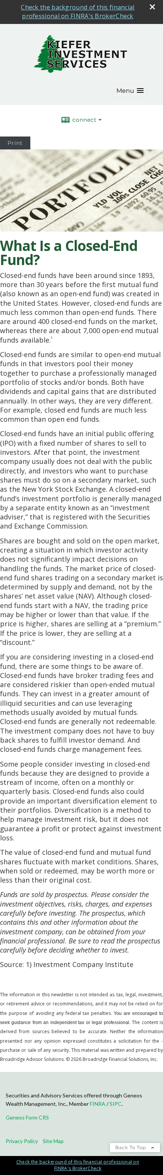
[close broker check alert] (152, 7)
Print (15, 143)
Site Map (53, 1141)
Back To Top (131, 1147)
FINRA (97, 1103)
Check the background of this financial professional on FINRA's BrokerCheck (77, 11)
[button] (130, 90)
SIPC (116, 1103)
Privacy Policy (22, 1141)
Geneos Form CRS (27, 1117)
